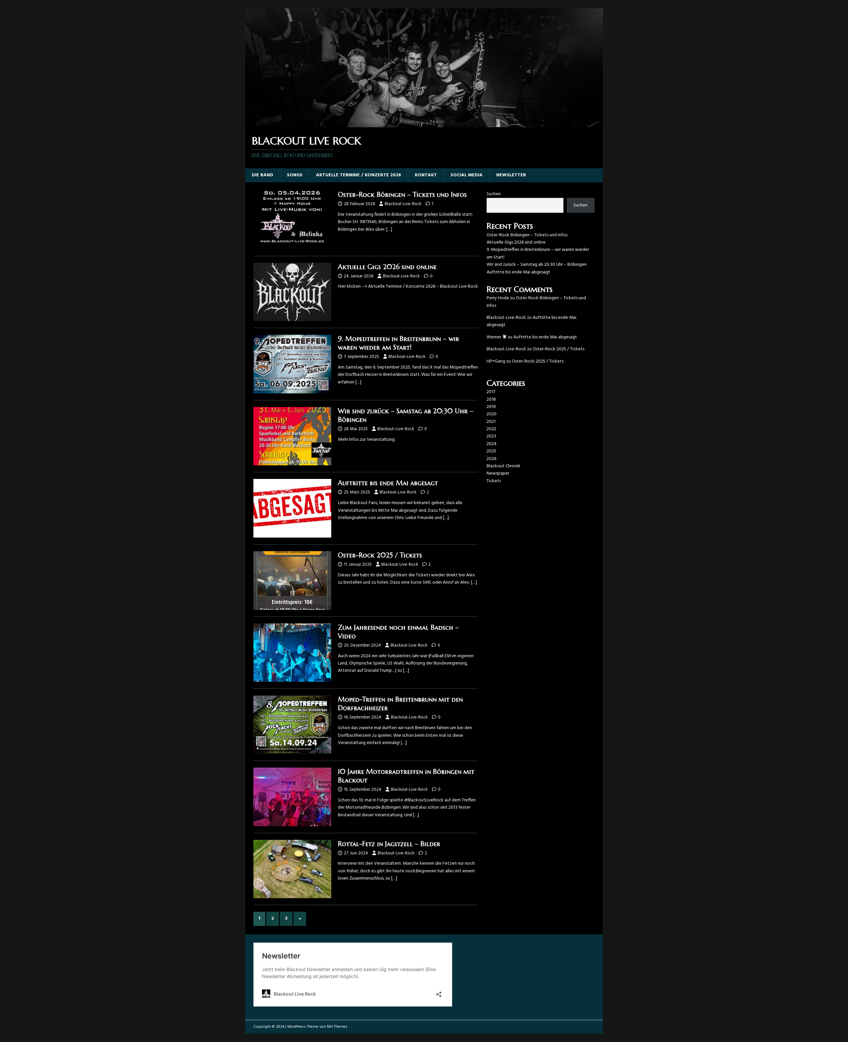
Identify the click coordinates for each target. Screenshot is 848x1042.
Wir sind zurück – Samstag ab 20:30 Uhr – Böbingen (537, 264)
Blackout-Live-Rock (403, 204)
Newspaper (498, 473)
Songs (294, 175)
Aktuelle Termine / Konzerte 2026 (358, 175)
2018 (491, 399)
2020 (492, 414)
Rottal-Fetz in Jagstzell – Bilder (389, 844)
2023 (491, 436)
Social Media (466, 175)
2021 (491, 422)
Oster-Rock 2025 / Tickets (380, 555)
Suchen (494, 194)
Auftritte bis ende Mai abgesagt (388, 483)
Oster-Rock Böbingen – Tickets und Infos (402, 195)
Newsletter (511, 175)
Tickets (494, 481)
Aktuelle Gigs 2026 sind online (387, 267)
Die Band (262, 175)
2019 (491, 407)
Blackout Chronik (503, 466)
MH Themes (337, 1026)
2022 (491, 429)
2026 (491, 459)
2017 (491, 392)
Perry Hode (498, 298)
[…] (389, 229)
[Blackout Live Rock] (424, 123)
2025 (491, 451)
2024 (492, 444)
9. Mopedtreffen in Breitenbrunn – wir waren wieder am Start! (398, 343)
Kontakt (426, 175)
